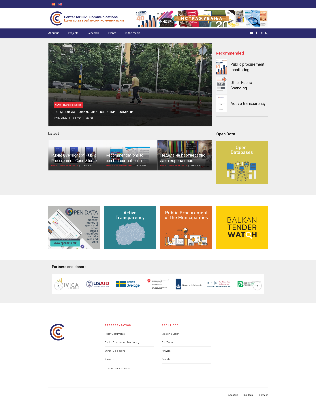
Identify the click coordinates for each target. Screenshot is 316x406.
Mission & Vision (170, 333)
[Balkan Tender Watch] (242, 227)
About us (53, 33)
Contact (263, 394)
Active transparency (248, 103)
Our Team (167, 342)
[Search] (266, 33)
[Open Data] (74, 227)
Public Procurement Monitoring (122, 342)
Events (112, 33)
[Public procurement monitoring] (221, 67)
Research (93, 33)
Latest (53, 133)
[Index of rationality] (221, 85)
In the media (132, 33)
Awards (166, 359)
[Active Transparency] (130, 227)
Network (166, 350)
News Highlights (72, 105)
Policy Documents (115, 333)
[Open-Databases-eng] (242, 162)
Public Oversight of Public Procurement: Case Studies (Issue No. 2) (75, 161)
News (58, 105)
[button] (59, 286)
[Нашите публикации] (201, 18)
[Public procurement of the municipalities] (186, 227)
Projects (73, 33)
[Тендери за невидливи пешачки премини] (130, 84)
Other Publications (115, 350)
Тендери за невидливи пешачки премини (93, 111)
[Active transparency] (221, 103)
